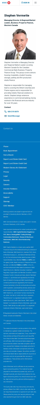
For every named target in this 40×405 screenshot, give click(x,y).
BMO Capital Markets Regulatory (23, 232)
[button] (12, 116)
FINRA (24, 260)
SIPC (30, 260)
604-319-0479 (13, 111)
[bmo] (6, 2)
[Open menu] (35, 3)
